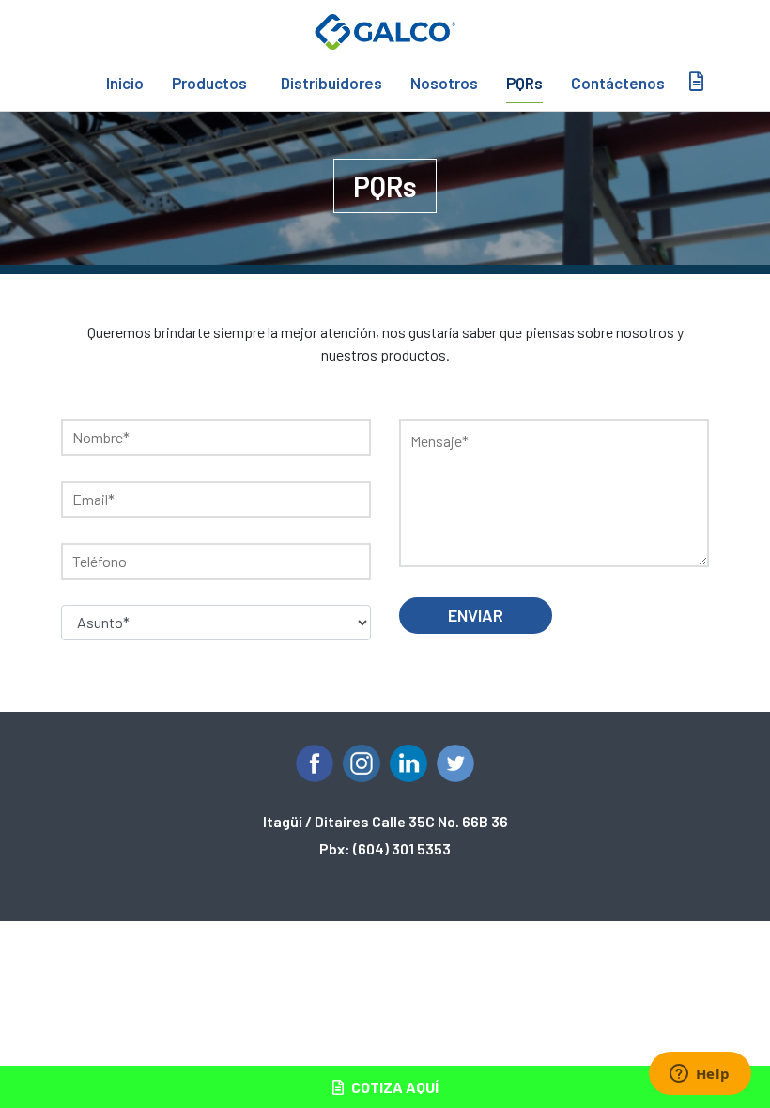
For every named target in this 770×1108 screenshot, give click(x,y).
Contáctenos (618, 82)
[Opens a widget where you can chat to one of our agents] (699, 1075)
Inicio (125, 82)
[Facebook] (314, 763)
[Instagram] (361, 763)
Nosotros (444, 82)
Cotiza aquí (393, 1087)
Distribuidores (331, 82)
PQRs (524, 82)
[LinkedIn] (408, 763)
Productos (209, 82)
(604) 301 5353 (402, 848)
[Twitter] (455, 763)
